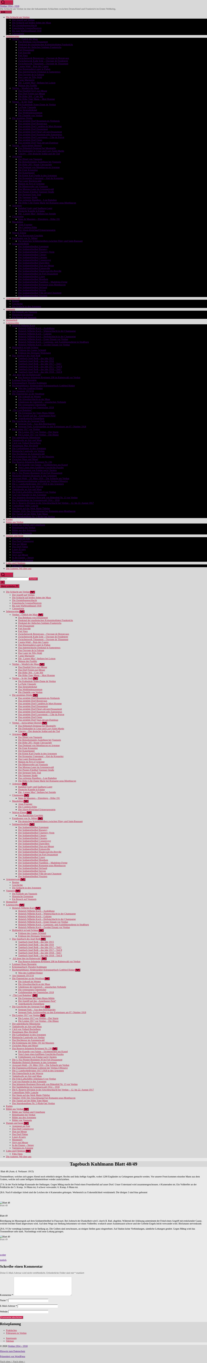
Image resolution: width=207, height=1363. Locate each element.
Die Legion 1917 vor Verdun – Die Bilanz (38, 434)
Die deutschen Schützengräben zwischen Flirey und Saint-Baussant (50, 241)
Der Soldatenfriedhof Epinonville (34, 268)
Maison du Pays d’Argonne (31, 183)
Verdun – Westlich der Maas (25, 88)
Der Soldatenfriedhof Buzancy (32, 249)
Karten (9, 519)
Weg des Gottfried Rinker (30, 388)
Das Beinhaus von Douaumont (33, 41)
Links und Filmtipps (15, 563)
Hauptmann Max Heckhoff (25, 445)
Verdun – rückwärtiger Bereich (27, 145)
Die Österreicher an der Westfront (28, 394)
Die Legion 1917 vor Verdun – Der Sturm (38, 432)
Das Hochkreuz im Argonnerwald (28, 454)
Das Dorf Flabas (20, 546)
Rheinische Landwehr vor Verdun (28, 451)
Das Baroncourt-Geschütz (30, 235)
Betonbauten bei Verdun (23, 527)
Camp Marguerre (26, 80)
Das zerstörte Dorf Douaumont (33, 129)
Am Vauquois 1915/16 (23, 391)
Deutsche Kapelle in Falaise (31, 211)
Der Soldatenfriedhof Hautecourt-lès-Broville (39, 271)
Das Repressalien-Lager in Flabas (34, 69)
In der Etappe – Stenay (23, 557)
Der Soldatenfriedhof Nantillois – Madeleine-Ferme (42, 282)
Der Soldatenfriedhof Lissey (31, 276)
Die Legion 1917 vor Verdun (26, 429)
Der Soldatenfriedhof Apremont (33, 246)
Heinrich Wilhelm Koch (23, 325)
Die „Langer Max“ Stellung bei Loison (36, 82)
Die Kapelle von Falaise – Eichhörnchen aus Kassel (43, 464)
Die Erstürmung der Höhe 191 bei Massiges (33, 456)
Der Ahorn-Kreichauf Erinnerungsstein (36, 230)
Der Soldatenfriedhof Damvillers (33, 263)
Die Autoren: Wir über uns (18, 568)
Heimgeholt (11, 320)
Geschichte (17, 303)
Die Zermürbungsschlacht (24, 25)
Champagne (18, 216)
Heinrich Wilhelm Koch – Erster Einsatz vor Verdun (43, 339)
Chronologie (18, 33)
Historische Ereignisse (22, 314)
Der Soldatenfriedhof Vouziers (32, 295)
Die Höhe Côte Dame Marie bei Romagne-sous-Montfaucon (47, 202)
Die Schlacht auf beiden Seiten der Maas (31, 22)
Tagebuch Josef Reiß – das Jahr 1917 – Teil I (39, 364)
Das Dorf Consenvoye (23, 541)
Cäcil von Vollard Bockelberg (26, 443)
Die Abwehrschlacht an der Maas (34, 399)
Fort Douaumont (26, 50)
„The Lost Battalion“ (22, 410)
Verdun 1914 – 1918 (18, 1346)
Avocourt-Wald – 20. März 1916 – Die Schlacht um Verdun (40, 478)
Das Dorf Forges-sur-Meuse (31, 93)
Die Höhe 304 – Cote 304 (30, 96)
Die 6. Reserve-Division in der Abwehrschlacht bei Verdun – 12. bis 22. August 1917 (53, 503)
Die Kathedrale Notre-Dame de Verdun (37, 104)
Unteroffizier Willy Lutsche (25, 505)
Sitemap (10, 1341)
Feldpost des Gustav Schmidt (32, 350)
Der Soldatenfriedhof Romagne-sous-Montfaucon (42, 284)
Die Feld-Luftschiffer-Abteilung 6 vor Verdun (34, 492)
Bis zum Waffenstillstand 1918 (26, 31)
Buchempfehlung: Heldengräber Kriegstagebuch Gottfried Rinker (43, 385)
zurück (3, 1260)
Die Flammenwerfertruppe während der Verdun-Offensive (40, 481)
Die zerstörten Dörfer (22, 118)
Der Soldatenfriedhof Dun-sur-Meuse (36, 265)
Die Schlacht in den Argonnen (26, 306)
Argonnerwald (13, 298)
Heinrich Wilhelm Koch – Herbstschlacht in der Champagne (47, 336)
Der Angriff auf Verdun (23, 20)
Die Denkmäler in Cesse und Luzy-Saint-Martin (41, 151)
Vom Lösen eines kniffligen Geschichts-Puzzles (41, 467)
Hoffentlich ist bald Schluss (25, 347)
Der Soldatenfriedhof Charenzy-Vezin (36, 252)
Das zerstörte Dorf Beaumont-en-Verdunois (39, 121)
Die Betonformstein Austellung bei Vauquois (39, 162)
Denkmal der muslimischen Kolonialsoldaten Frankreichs (45, 44)
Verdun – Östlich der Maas (25, 39)
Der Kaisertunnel (26, 172)
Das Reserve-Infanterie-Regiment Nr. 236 (32, 462)
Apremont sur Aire (21, 538)
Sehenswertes (12, 36)
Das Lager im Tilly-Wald (30, 77)
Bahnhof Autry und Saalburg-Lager (35, 208)
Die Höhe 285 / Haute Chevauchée (35, 164)
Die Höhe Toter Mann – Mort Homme (36, 99)
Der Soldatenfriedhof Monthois (33, 279)
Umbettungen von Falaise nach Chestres (37, 470)
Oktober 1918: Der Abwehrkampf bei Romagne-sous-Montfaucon (43, 511)
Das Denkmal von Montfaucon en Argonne (39, 167)
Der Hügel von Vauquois (30, 159)
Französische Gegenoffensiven (27, 28)
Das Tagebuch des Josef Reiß (26, 355)
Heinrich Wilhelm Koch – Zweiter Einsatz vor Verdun (44, 344)
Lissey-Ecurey (19, 549)
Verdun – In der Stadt (22, 102)
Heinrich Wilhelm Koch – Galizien (35, 333)
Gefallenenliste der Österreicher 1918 (36, 407)
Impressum (11, 1338)
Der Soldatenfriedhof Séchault (32, 287)
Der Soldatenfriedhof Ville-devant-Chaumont (39, 293)
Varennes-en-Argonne (22, 560)
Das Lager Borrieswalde (30, 181)
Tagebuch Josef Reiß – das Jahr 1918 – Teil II (40, 372)
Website (4, 1311)
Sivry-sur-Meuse (20, 555)
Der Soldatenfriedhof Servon (32, 290)
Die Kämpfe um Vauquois (24, 312)
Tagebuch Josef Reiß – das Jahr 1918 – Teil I (39, 369)
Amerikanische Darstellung (31, 418)
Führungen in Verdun (16, 1333)
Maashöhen (17, 222)
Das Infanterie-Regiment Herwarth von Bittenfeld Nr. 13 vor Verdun (45, 497)
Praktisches (11, 1330)
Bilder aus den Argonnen (24, 530)
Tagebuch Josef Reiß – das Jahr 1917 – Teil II (40, 366)
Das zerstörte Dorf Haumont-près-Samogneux (40, 134)
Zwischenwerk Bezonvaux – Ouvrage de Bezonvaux (43, 58)
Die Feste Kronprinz (28, 170)
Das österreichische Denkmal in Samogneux (39, 71)
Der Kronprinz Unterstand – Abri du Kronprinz (40, 178)
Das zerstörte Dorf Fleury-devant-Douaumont (40, 132)
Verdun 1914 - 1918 (9, 6)
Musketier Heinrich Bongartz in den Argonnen (34, 475)
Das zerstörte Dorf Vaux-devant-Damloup (38, 142)
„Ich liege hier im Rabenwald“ (26, 374)
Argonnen (17, 156)
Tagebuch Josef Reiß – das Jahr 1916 (36, 361)
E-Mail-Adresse (8, 1306)
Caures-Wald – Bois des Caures (33, 66)
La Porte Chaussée (27, 107)
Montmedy (17, 552)
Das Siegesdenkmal (27, 110)
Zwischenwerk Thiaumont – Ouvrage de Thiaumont (43, 63)
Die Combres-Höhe (27, 227)
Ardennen (17, 205)
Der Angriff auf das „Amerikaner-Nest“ (37, 415)
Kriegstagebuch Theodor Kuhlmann (29, 383)
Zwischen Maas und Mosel (25, 459)
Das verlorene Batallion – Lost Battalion (37, 200)
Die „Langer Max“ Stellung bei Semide (37, 213)
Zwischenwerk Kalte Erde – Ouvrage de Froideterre (43, 61)
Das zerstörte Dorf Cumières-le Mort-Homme (40, 126)
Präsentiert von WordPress (12, 1356)
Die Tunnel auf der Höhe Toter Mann (30, 514)
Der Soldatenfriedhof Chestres (32, 257)
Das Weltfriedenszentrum (30, 112)
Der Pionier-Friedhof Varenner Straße (36, 192)
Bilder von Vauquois (22, 533)
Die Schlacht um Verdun (18, 17)
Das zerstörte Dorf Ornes (30, 140)
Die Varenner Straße (28, 197)
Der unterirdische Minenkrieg (26, 437)
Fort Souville (24, 52)
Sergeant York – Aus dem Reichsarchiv (37, 424)
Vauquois (10, 309)
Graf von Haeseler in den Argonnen (29, 495)
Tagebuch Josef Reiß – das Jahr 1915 (36, 358)
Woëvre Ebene (19, 233)
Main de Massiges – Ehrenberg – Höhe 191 (39, 219)
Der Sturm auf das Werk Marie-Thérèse (31, 508)
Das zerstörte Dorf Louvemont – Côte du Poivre (41, 137)
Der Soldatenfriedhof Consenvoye (34, 260)
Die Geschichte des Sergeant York (28, 421)
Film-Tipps (17, 565)
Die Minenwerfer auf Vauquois (33, 186)
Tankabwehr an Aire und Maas (27, 440)
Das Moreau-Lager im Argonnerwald (36, 189)
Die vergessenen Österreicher (32, 404)
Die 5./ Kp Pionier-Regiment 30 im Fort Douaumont (37, 473)
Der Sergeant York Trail (29, 194)
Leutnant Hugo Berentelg (24, 380)
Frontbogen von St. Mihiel (24, 238)
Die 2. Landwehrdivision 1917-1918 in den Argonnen (38, 484)
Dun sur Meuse (19, 544)
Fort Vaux (23, 55)
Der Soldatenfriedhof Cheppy (32, 254)
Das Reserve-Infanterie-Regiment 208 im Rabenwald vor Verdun (49, 377)
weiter (3, 1255)
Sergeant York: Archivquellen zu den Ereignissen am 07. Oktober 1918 (52, 426)
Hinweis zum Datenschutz (12, 1351)
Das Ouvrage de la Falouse (31, 74)
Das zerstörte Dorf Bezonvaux (32, 123)
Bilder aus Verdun (14, 522)
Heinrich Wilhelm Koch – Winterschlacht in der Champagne (47, 331)
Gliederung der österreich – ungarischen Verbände (42, 402)
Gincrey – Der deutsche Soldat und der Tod (39, 153)
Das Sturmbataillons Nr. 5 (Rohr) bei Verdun (33, 516)
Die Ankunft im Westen (29, 396)
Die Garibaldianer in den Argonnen (29, 448)
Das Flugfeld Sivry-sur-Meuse (32, 91)
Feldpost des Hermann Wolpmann (34, 353)
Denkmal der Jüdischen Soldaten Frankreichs (39, 47)
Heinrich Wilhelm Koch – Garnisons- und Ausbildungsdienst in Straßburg (53, 342)
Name (4, 1300)
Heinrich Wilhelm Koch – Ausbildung (36, 328)
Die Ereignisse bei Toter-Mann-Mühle (36, 413)
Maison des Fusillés (27, 85)
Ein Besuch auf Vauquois (24, 317)
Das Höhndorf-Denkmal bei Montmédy (37, 148)
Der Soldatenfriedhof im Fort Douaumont (38, 273)
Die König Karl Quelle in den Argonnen (37, 175)
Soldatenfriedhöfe (20, 243)
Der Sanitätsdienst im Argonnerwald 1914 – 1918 (36, 500)
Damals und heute (14, 535)
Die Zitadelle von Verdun (30, 115)
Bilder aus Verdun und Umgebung (28, 525)
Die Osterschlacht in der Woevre (27, 486)
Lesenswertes (12, 323)
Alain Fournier (25, 224)
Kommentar (6, 1295)
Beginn (15, 301)
